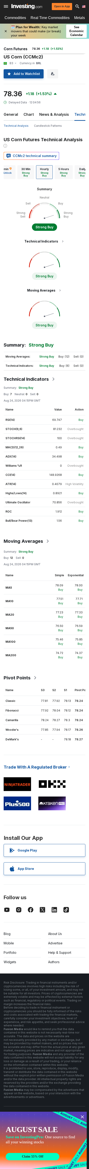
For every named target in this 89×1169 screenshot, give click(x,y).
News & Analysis (54, 114)
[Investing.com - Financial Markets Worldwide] (26, 6)
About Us (55, 934)
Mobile (9, 943)
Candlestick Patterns (48, 125)
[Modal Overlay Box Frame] (43, 1140)
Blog (7, 934)
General (11, 114)
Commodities (15, 18)
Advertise (55, 943)
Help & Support (59, 952)
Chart (29, 114)
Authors (54, 962)
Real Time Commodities (50, 18)
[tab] (25, 172)
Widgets (10, 962)
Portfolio (10, 952)
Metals (79, 18)
